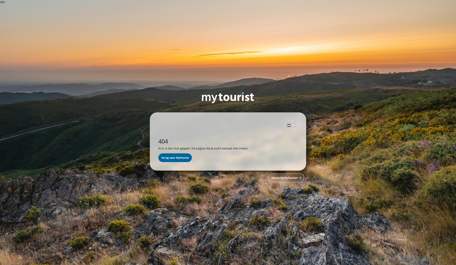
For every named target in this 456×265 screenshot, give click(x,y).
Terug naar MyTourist (175, 157)
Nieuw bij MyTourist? (285, 178)
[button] (291, 125)
